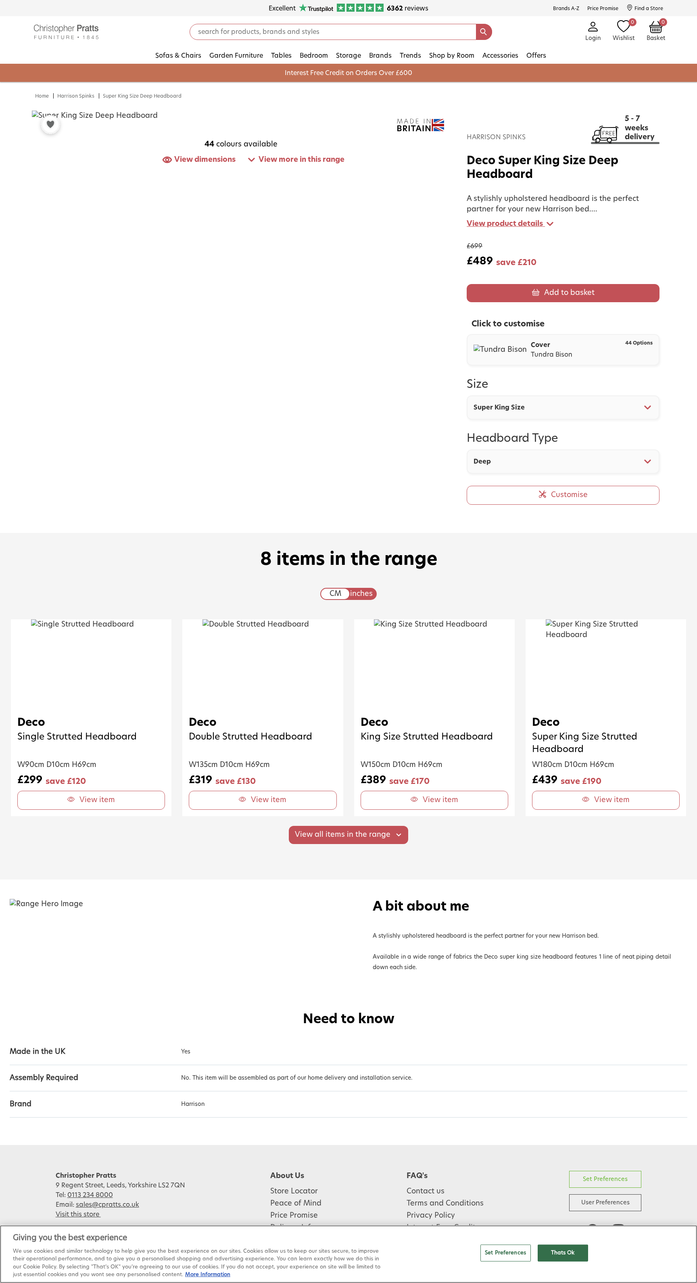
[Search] (484, 32)
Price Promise (294, 1215)
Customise (569, 495)
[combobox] (563, 407)
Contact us (425, 1191)
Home (42, 96)
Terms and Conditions (445, 1203)
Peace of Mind (295, 1203)
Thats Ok (563, 1253)
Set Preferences (605, 1179)
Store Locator (294, 1191)
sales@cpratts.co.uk (107, 1205)
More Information (207, 1274)
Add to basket (569, 293)
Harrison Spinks (75, 96)
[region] (348, 1254)
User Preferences (605, 1202)
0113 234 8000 (90, 1195)
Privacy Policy (431, 1215)
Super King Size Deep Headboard (142, 96)
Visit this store (78, 1214)
